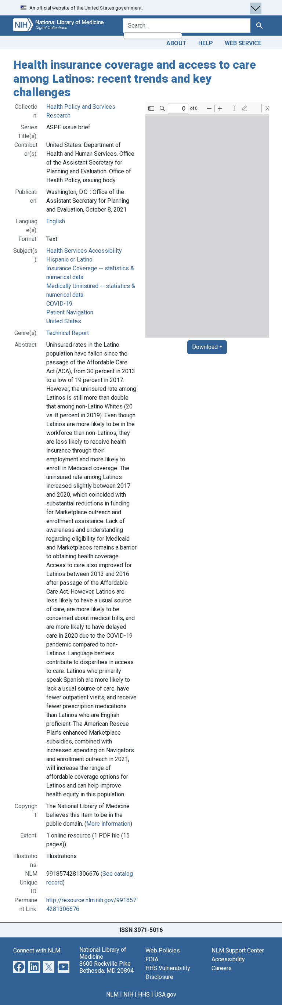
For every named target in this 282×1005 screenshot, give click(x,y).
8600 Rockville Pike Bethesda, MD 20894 (106, 967)
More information (108, 823)
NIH (128, 994)
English (55, 221)
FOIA (151, 959)
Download (205, 346)
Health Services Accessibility (84, 250)
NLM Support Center (238, 950)
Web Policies (162, 950)
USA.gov (165, 994)
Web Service (243, 43)
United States (63, 321)
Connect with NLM (36, 950)
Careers (222, 968)
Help (205, 43)
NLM (112, 994)
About (176, 43)
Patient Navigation (69, 312)
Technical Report (67, 332)
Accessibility (228, 959)
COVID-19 (59, 303)
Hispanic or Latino (69, 259)
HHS (144, 994)
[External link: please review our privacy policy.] (19, 966)
